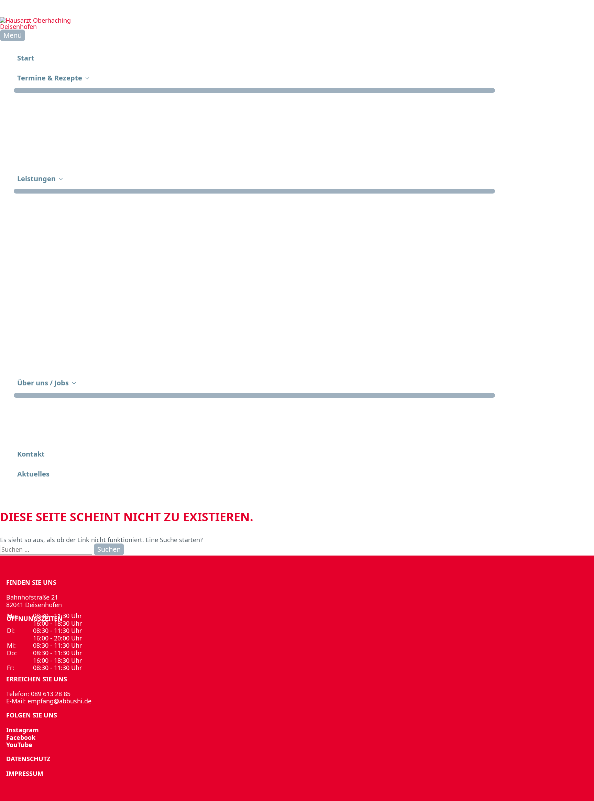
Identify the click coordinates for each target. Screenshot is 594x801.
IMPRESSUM (24, 773)
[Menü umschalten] (254, 90)
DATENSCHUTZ (28, 759)
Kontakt (31, 454)
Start (25, 58)
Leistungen (36, 178)
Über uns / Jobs (43, 382)
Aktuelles (33, 474)
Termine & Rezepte (49, 78)
